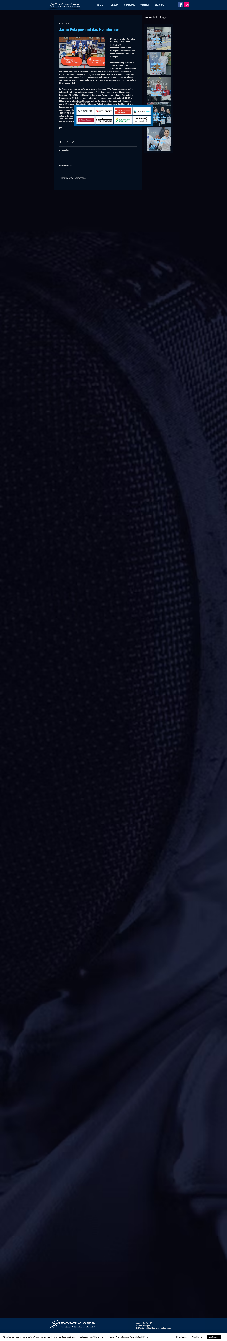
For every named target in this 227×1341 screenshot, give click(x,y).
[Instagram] (186, 4)
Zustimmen (213, 1336)
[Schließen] (223, 1337)
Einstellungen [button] (181, 1336)
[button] (159, 5)
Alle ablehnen (197, 1336)
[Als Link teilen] (67, 142)
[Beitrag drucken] (73, 142)
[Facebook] (180, 4)
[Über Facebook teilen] (60, 142)
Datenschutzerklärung (138, 1336)
